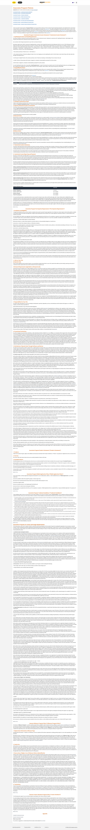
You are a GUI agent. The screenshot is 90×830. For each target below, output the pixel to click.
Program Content (24, 553)
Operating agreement (16, 827)
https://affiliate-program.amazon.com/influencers (60, 724)
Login (14, 2)
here (47, 804)
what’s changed (34, 9)
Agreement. (55, 329)
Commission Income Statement (36, 387)
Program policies (27, 827)
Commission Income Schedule (54, 117)
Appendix (15, 104)
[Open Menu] (76, 2)
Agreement (47, 29)
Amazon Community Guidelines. (37, 740)
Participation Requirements (24, 740)
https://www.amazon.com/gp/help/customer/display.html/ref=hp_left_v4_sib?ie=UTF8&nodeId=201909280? (39, 84)
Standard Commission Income (18, 815)
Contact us (46, 827)
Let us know (43, 820)
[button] (73, 2)
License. (46, 294)
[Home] (45, 2)
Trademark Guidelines (57, 375)
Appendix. (31, 121)
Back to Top (15, 206)
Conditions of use (37, 827)
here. (14, 245)
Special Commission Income (18, 817)
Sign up (20, 2)
